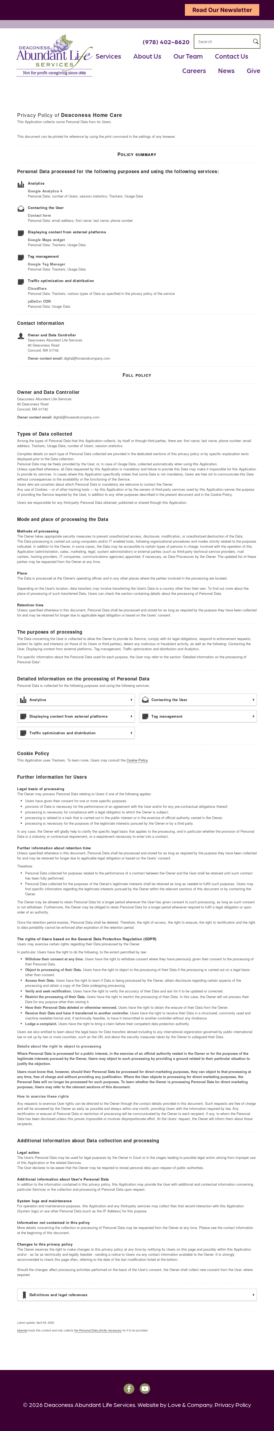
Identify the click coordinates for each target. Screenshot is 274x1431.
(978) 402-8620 (166, 41)
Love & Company (190, 1404)
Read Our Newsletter (222, 9)
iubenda (22, 1330)
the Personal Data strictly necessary (98, 1330)
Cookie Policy (137, 760)
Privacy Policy (233, 1404)
